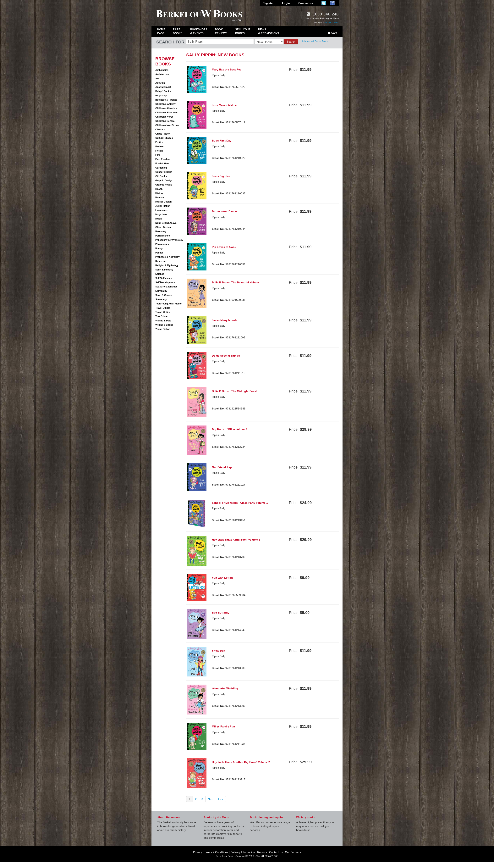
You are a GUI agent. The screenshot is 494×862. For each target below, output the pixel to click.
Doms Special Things (226, 355)
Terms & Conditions (216, 852)
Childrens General (165, 121)
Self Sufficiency (164, 278)
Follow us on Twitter (323, 3)
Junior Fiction (162, 206)
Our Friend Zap (222, 467)
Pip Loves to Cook (224, 246)
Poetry (159, 248)
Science (159, 274)
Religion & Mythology (166, 265)
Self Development (165, 282)
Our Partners (293, 852)
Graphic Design (163, 180)
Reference (161, 261)
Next (210, 799)
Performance (162, 235)
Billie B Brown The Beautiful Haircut (235, 282)
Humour (159, 197)
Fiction (159, 150)
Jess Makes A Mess (224, 105)
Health (158, 189)
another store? (331, 22)
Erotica (159, 142)
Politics (159, 252)
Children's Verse (164, 116)
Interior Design (163, 201)
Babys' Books (163, 91)
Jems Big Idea (221, 176)
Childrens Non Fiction (167, 125)
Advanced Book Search (316, 41)
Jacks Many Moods (224, 320)
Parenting (160, 231)
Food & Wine (162, 163)
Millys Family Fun (223, 726)
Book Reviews (221, 31)
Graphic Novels (163, 184)
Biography (161, 95)
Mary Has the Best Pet (226, 69)
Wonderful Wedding (225, 688)
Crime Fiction (162, 133)
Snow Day (218, 650)
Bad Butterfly (220, 612)
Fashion (159, 146)
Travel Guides (162, 308)
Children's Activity (165, 104)
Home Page (161, 31)
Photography (162, 244)
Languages (161, 210)
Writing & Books (164, 325)
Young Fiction (162, 329)
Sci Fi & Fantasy (164, 269)
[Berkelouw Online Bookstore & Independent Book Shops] (199, 15)
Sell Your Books (243, 31)
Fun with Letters (222, 577)
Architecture (162, 74)
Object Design (163, 227)
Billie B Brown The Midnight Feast (234, 391)
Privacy (197, 852)
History (159, 193)
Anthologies (161, 70)
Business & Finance (166, 99)
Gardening (161, 167)
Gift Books (161, 176)
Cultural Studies (164, 138)
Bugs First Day (221, 140)
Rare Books (178, 31)
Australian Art (163, 87)
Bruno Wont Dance (224, 211)
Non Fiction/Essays (166, 223)
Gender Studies (163, 172)
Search (291, 41)
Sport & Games (163, 295)
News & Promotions (268, 31)
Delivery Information (242, 852)
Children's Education (166, 112)
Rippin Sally (218, 288)
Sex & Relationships (166, 286)
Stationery (161, 299)
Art (157, 78)
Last (220, 799)
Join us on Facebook (332, 3)
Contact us (305, 3)
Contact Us (276, 852)
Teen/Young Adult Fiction (168, 303)
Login (286, 3)
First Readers (162, 159)
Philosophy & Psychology (169, 240)
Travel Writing (162, 312)
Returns (262, 852)
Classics (160, 129)
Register (268, 3)
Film (157, 155)
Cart (334, 32)
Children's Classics (166, 108)
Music (158, 218)
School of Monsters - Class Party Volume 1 (240, 502)
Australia (160, 82)
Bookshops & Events (198, 31)
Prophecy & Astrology (167, 257)
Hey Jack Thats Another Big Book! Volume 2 (241, 762)
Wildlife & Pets (163, 320)
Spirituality (161, 291)
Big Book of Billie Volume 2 (230, 429)
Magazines (161, 214)
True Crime (161, 316)
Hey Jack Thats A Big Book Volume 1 (236, 539)
